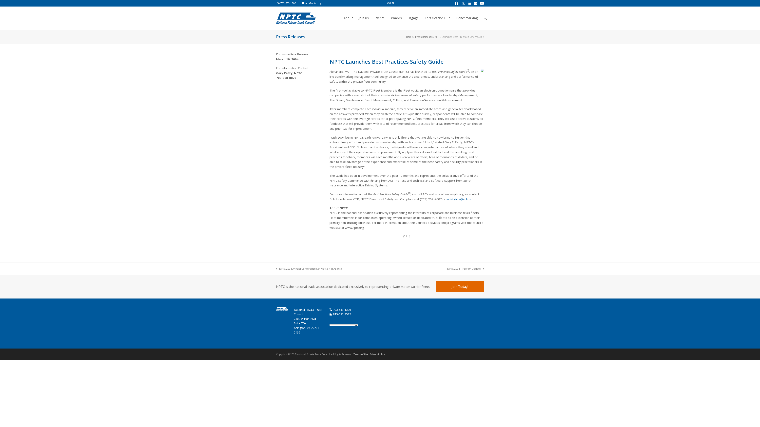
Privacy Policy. (377, 354)
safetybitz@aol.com (459, 199)
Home (409, 37)
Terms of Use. (361, 354)
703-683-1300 (288, 3)
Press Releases (424, 37)
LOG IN (390, 3)
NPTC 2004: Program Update (464, 269)
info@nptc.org (313, 3)
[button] (485, 18)
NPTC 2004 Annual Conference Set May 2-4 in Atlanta (309, 269)
